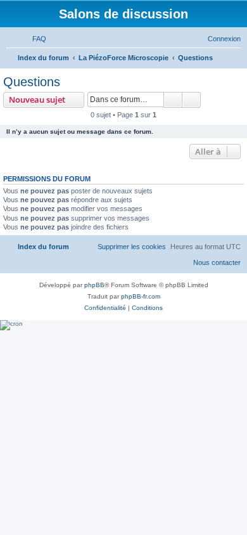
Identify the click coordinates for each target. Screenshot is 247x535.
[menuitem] (33, 38)
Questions (31, 82)
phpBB (94, 284)
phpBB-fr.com (140, 296)
